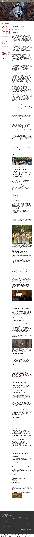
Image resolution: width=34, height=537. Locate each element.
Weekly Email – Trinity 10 (6, 54)
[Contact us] (23, 518)
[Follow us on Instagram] (20, 518)
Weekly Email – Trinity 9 (6, 56)
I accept (32, 534)
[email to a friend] (7, 36)
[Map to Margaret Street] (25, 518)
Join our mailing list (27, 523)
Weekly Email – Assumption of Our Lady (6, 52)
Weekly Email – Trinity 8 (6, 59)
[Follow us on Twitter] (17, 518)
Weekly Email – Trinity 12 (6, 48)
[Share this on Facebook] (3, 36)
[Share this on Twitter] (5, 36)
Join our (5, 41)
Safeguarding (9, 526)
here (17, 195)
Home (3, 23)
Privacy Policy (26, 536)
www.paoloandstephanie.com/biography (24, 268)
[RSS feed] (31, 523)
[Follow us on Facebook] (14, 518)
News (6, 23)
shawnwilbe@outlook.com (19, 376)
